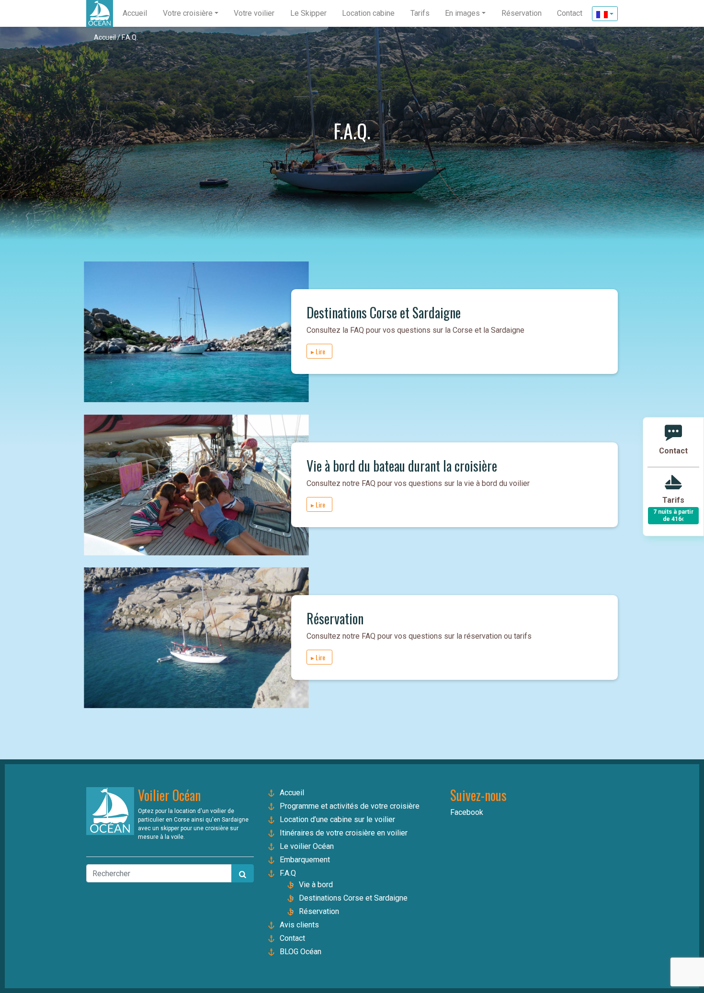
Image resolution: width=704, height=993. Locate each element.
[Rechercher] (242, 873)
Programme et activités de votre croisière (350, 806)
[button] (190, 13)
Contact (292, 938)
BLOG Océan (300, 951)
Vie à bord (316, 884)
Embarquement (305, 859)
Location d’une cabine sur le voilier (337, 819)
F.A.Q (288, 873)
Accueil (105, 37)
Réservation (319, 911)
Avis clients (299, 924)
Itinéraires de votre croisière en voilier (344, 832)
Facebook (466, 812)
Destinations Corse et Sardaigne (353, 898)
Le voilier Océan (307, 846)
